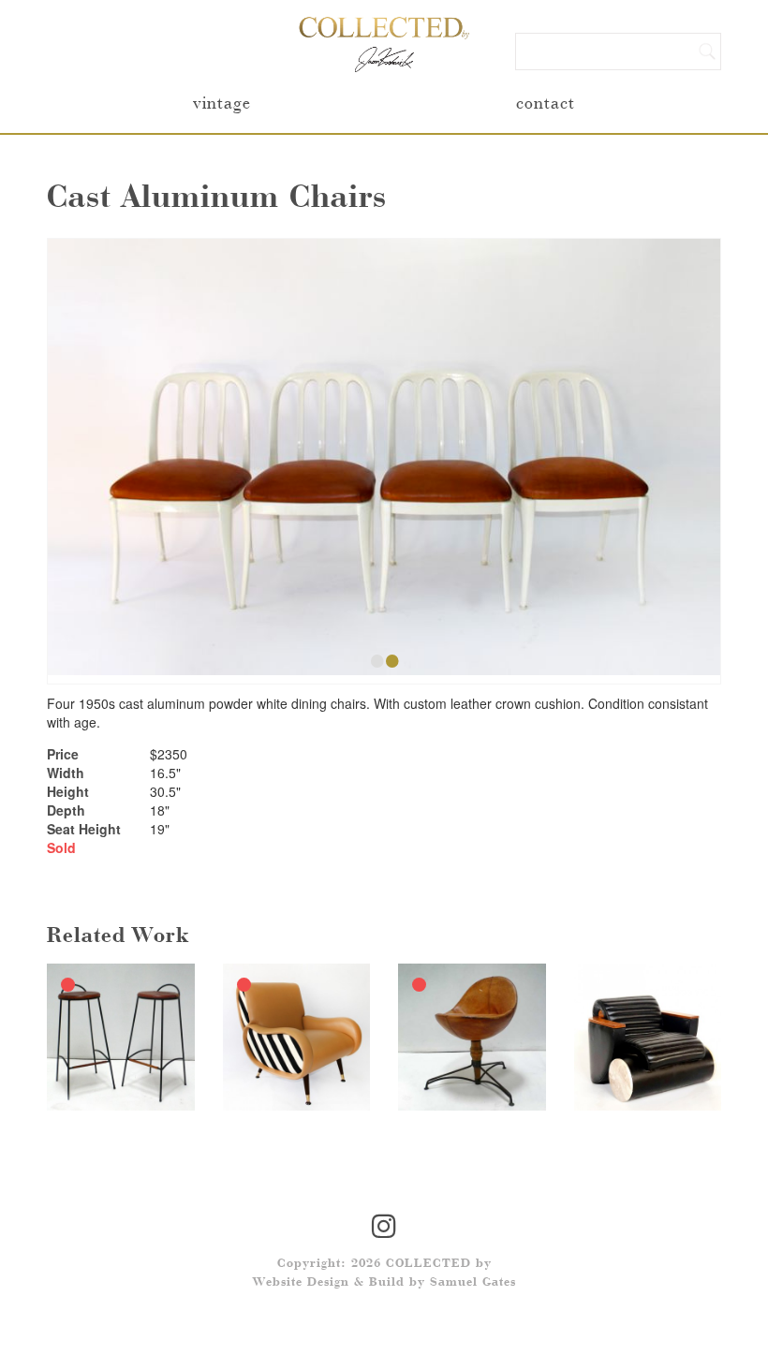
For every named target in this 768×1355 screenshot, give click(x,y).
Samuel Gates (473, 1282)
